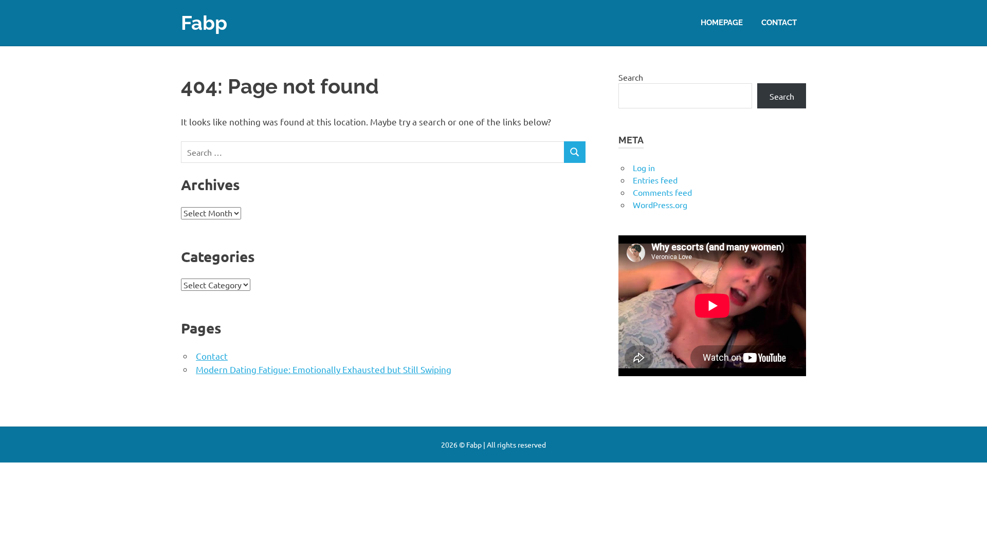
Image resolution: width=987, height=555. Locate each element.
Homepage (722, 22)
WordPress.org (660, 204)
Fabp (204, 22)
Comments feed (662, 192)
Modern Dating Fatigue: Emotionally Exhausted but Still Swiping (323, 369)
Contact (779, 22)
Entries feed (655, 180)
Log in (644, 167)
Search (630, 77)
